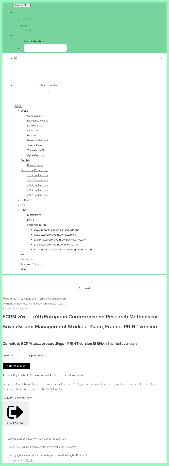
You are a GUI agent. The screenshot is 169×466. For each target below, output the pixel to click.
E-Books (25, 200)
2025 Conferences (37, 175)
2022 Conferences (37, 195)
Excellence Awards (37, 120)
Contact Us (27, 259)
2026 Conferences (37, 180)
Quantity (7, 355)
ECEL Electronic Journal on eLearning (55, 234)
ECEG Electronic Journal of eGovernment (57, 229)
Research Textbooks (38, 140)
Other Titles (33, 130)
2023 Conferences (37, 190)
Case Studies (34, 115)
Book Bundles (35, 165)
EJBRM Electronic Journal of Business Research (60, 239)
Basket (24, 25)
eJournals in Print (36, 224)
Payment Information (32, 264)
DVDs (30, 219)
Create (29, 460)
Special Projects (36, 145)
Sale (23, 204)
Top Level (84, 288)
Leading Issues (35, 125)
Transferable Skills (37, 150)
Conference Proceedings (34, 170)
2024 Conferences (37, 185)
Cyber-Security (35, 155)
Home (24, 254)
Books (24, 110)
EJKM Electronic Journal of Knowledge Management (63, 249)
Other (24, 209)
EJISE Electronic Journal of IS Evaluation (56, 244)
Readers (31, 135)
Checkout (26, 30)
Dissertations (34, 214)
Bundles (25, 160)
